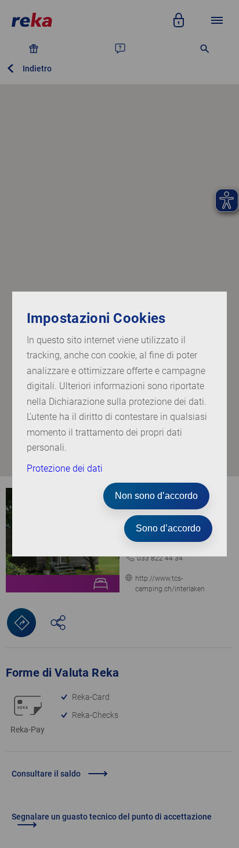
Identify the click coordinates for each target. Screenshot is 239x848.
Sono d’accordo (168, 528)
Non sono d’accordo (156, 496)
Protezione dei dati (65, 468)
